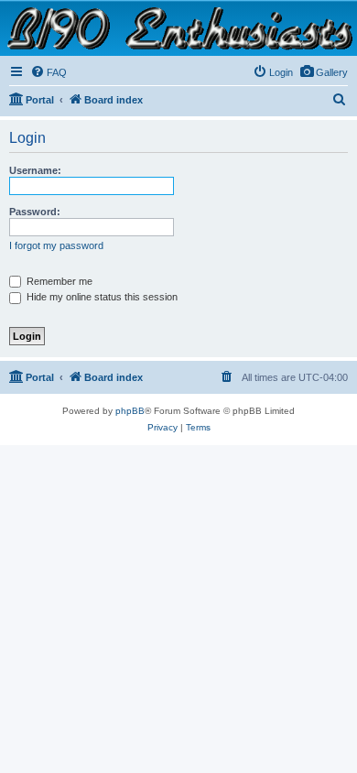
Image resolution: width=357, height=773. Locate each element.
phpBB (130, 411)
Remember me (58, 281)
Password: (34, 211)
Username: (35, 170)
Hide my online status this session (101, 296)
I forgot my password (56, 245)
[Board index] (178, 27)
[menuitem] (323, 72)
